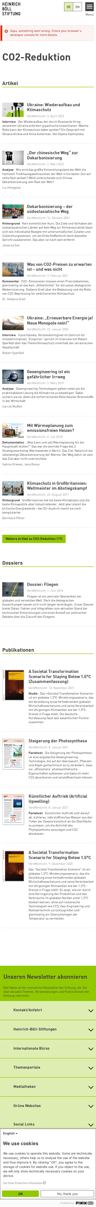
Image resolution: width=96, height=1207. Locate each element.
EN (77, 7)
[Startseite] (32, 9)
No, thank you (67, 1194)
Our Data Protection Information (22, 1183)
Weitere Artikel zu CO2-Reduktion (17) (34, 539)
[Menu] (89, 6)
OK (20, 1194)
